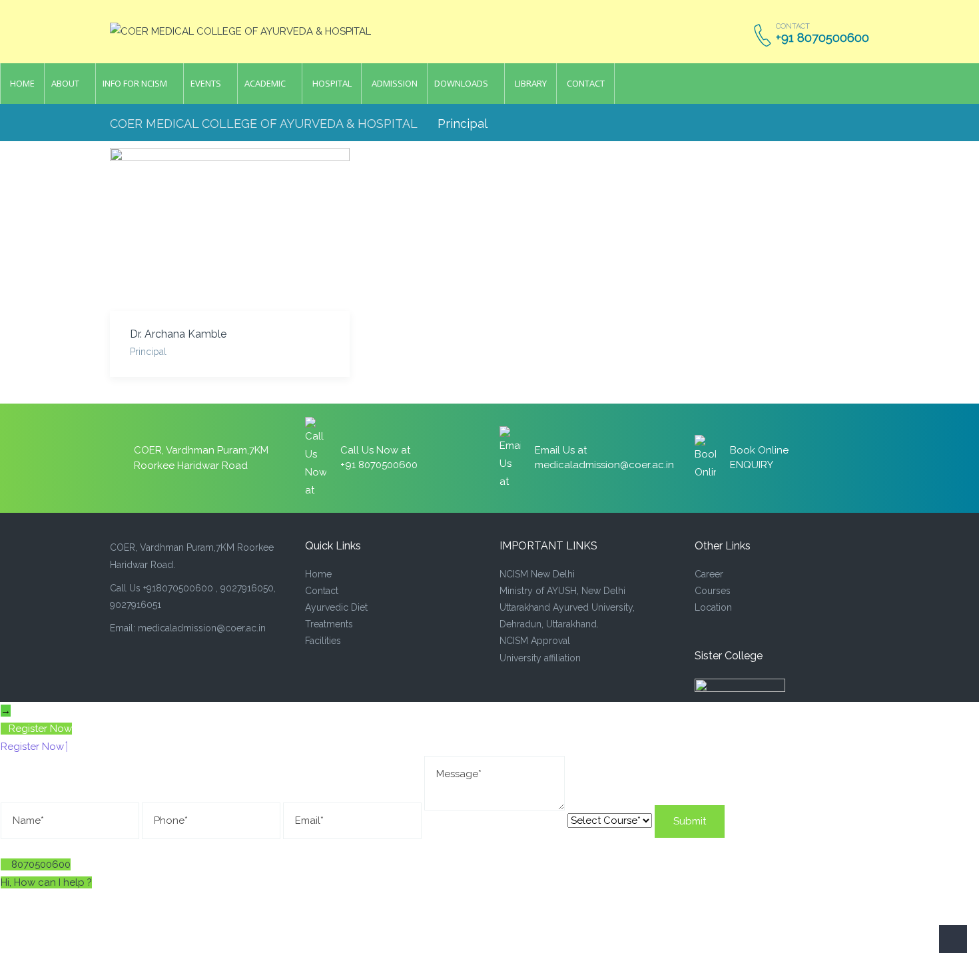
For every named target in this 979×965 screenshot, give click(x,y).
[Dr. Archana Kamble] (230, 229)
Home (318, 574)
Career (709, 574)
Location (713, 607)
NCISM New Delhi (537, 574)
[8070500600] (6, 864)
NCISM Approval (534, 640)
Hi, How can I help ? (46, 882)
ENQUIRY (751, 465)
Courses (713, 590)
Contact (321, 590)
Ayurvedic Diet (336, 607)
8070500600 (41, 864)
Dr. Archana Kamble (178, 334)
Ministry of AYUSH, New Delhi (562, 590)
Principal (148, 351)
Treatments (329, 624)
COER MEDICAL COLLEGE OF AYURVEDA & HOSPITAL (264, 124)
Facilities (323, 640)
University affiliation (540, 658)
